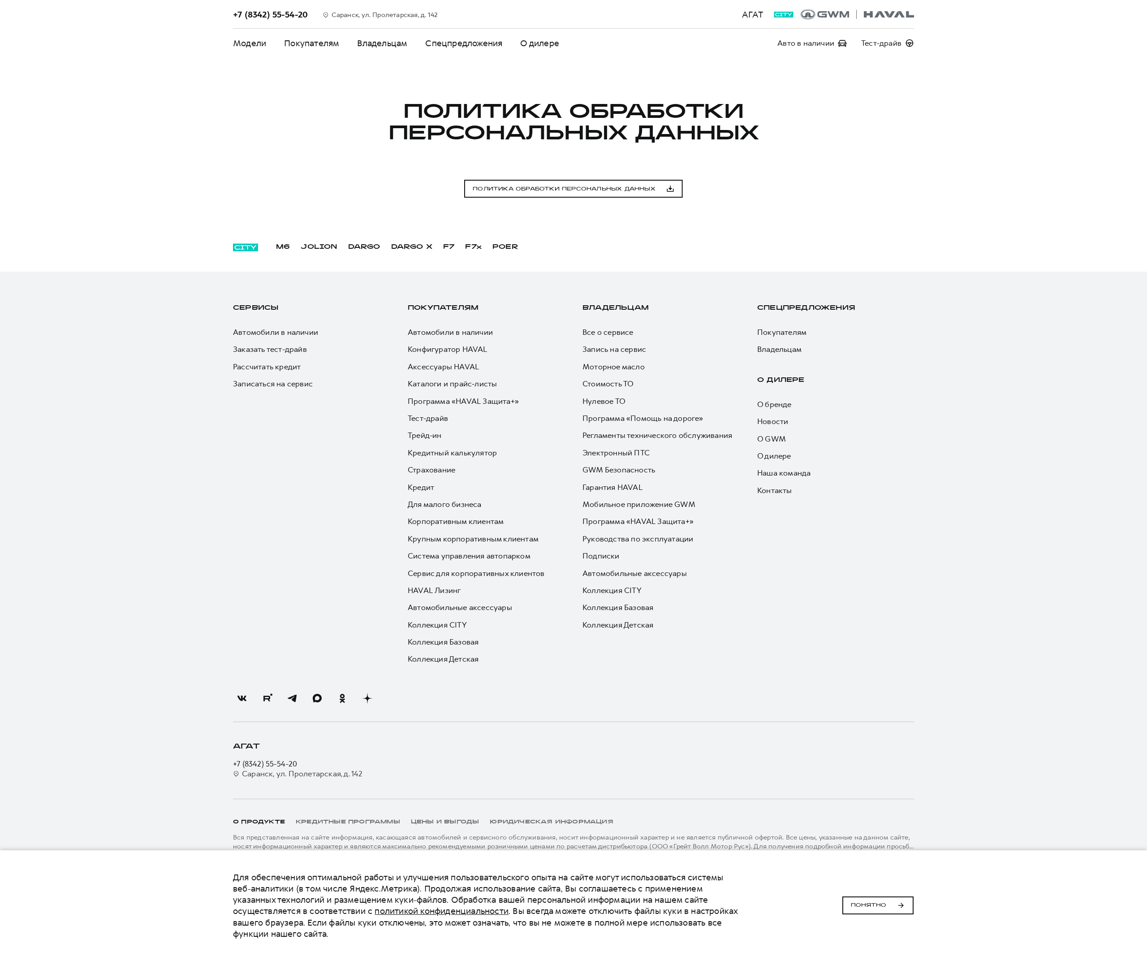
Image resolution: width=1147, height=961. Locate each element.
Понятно (868, 905)
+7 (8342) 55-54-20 (265, 764)
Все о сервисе (608, 332)
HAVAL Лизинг (434, 590)
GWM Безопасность (618, 470)
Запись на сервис (614, 349)
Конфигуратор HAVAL (447, 349)
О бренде (774, 404)
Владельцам (382, 43)
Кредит (421, 487)
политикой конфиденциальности (442, 911)
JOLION (319, 247)
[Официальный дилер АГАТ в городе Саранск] (857, 14)
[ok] (342, 698)
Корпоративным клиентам (456, 521)
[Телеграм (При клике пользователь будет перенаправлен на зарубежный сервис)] (292, 698)
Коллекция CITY (437, 625)
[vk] (242, 698)
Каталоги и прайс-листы (452, 384)
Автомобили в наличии (275, 332)
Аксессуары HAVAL (443, 367)
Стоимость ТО (608, 384)
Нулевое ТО (603, 401)
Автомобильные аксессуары (460, 607)
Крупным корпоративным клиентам (473, 539)
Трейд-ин (425, 435)
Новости (772, 421)
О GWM (771, 439)
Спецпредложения (463, 43)
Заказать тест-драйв (270, 349)
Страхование (431, 470)
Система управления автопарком (469, 556)
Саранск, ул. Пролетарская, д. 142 (302, 774)
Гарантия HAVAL (612, 487)
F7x (473, 247)
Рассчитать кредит (267, 367)
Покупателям (311, 43)
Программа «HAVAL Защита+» (463, 401)
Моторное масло (613, 367)
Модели (249, 43)
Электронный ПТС (616, 453)
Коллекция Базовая (443, 642)
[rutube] (267, 698)
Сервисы (255, 308)
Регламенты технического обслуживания (657, 435)
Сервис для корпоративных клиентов (476, 573)
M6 (283, 247)
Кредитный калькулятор (452, 453)
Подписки (601, 556)
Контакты (774, 490)
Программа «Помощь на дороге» (642, 418)
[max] (317, 698)
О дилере (539, 43)
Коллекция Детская (443, 659)
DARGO (364, 247)
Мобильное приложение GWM (638, 504)
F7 (448, 247)
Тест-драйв (428, 418)
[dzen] (367, 698)
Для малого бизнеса (445, 504)
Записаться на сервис (273, 384)
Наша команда (784, 473)
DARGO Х (411, 247)
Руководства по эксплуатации (637, 539)
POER (505, 247)
